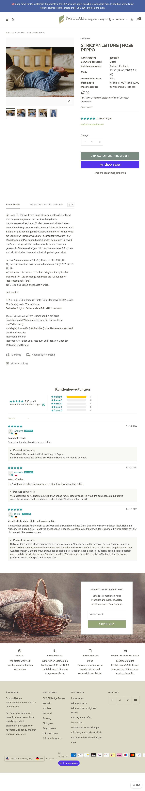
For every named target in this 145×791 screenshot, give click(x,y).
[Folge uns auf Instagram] (120, 700)
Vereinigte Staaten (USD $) (97, 19)
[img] (15, 426)
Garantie (16, 354)
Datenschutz (77, 722)
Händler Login (50, 733)
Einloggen (48, 723)
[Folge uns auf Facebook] (112, 700)
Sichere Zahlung (19, 363)
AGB (73, 742)
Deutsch (120, 19)
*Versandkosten (100, 97)
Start (8, 32)
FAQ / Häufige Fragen (54, 698)
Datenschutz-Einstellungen (85, 727)
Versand (47, 713)
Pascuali (85, 39)
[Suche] (13, 19)
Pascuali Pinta (33, 300)
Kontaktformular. (125, 673)
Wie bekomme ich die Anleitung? (46, 205)
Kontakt (47, 703)
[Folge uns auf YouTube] (135, 700)
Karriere (47, 708)
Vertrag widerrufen (81, 717)
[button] (88, 118)
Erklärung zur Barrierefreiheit (86, 732)
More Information (96, 7)
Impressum (77, 698)
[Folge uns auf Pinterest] (128, 700)
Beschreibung (13, 205)
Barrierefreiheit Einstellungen (86, 737)
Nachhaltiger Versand (43, 354)
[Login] (132, 19)
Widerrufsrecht (79, 703)
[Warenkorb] (138, 19)
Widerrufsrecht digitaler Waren (83, 710)
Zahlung (47, 718)
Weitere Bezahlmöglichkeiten (110, 172)
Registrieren (49, 728)
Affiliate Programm (53, 738)
